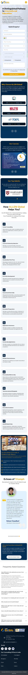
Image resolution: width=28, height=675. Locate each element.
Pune (2, 662)
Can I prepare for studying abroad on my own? (12, 597)
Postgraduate (18, 60)
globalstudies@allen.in (11, 642)
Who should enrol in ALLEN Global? (10, 601)
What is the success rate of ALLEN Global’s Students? (12, 616)
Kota (2, 666)
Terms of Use (22, 69)
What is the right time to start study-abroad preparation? (12, 606)
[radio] (3, 60)
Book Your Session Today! (14, 557)
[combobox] (14, 53)
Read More (9, 518)
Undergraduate (7, 60)
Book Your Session (14, 74)
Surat (15, 662)
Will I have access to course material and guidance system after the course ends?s (11, 621)
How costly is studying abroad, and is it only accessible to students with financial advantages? (12, 592)
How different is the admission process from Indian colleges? (12, 573)
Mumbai (16, 658)
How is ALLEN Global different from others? (12, 611)
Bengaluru (3, 658)
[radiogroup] (14, 60)
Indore (15, 666)
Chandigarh (17, 655)
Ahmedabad (4, 655)
